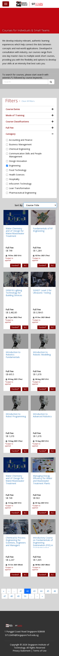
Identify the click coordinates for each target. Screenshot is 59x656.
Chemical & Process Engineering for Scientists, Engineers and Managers (16, 541)
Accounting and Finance (20, 139)
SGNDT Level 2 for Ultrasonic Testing (42, 291)
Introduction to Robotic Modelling (42, 353)
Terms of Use (39, 650)
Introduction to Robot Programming (16, 415)
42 (27, 591)
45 (48, 591)
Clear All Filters (27, 101)
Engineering (14, 165)
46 (55, 591)
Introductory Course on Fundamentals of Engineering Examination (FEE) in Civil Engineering (43, 542)
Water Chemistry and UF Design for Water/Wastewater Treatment (15, 232)
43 (34, 591)
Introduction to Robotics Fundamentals (13, 355)
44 (41, 591)
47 (4, 596)
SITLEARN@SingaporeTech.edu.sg (21, 635)
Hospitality (14, 179)
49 (18, 596)
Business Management (20, 144)
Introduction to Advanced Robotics (42, 415)
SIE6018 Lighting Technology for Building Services (14, 293)
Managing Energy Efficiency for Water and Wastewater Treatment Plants (42, 479)
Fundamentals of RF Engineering (43, 229)
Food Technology (17, 170)
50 (25, 596)
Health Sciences (17, 174)
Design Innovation (18, 161)
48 (11, 596)
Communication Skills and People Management (25, 155)
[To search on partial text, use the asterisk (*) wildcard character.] (51, 81)
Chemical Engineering (19, 149)
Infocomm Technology (20, 183)
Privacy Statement (22, 650)
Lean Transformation (19, 188)
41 (21, 591)
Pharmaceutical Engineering (22, 192)
